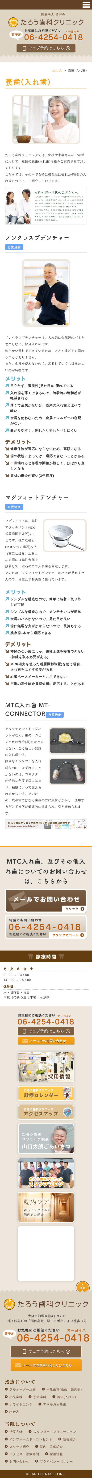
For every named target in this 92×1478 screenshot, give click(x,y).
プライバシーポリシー (56, 1461)
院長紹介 (69, 1439)
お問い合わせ (19, 1461)
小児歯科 (16, 1397)
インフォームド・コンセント (30, 1439)
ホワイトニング (21, 1404)
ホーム (57, 70)
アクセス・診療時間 (24, 1454)
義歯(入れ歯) (66, 1397)
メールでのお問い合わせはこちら (47, 1365)
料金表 (14, 1412)
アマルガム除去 (54, 1404)
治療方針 (16, 1432)
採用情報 (56, 1454)
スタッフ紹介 (19, 1447)
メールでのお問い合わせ (48, 1041)
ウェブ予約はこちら (46, 48)
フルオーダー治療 (22, 1389)
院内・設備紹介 (51, 1447)
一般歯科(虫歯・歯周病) (64, 1389)
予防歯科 (39, 1397)
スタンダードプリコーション (54, 1432)
